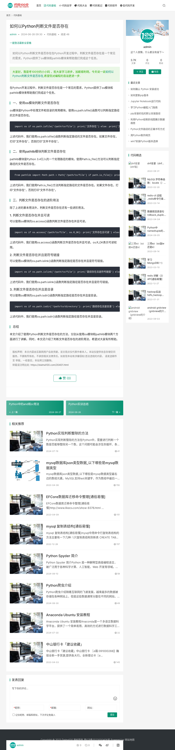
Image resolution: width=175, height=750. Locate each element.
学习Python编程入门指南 (144, 107)
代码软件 (112, 5)
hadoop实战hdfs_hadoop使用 (155, 295)
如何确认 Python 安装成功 (145, 89)
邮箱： (54, 707)
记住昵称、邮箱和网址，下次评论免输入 (35, 714)
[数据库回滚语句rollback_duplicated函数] (137, 215)
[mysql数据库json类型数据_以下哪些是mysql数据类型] (26, 470)
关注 (141, 71)
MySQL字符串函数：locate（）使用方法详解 (156, 182)
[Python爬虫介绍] (26, 593)
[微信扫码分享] (100, 745)
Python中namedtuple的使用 (156, 231)
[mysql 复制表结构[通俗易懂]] (26, 534)
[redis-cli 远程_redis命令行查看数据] (137, 199)
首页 (38, 5)
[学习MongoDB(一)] (137, 263)
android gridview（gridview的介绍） (156, 311)
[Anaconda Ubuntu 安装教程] (26, 622)
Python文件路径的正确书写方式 (148, 129)
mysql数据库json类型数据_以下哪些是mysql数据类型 (82, 465)
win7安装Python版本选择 (144, 141)
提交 (112, 714)
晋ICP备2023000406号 (97, 739)
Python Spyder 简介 (62, 556)
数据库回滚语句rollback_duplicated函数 (156, 215)
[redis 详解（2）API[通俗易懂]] (137, 279)
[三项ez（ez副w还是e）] (137, 247)
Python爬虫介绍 (58, 585)
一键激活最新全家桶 (20, 42)
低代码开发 (129, 5)
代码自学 (67, 5)
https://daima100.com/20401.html (50, 364)
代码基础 (51, 5)
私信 (156, 71)
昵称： (18, 707)
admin (13, 34)
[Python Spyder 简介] (26, 563)
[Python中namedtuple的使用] (137, 231)
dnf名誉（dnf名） (157, 163)
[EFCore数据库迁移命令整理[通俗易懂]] (26, 504)
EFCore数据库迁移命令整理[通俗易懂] (75, 497)
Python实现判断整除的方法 (67, 433)
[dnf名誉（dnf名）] (137, 167)
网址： (91, 707)
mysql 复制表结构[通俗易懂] (68, 526)
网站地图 (129, 739)
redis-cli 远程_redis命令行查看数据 (156, 199)
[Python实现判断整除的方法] (26, 441)
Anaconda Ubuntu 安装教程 (68, 615)
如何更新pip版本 (140, 95)
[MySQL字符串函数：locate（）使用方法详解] (137, 183)
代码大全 (82, 5)
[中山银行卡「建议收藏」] (26, 652)
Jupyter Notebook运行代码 (146, 101)
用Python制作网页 (140, 135)
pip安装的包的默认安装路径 (145, 113)
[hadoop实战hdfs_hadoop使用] (137, 295)
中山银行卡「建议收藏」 (65, 644)
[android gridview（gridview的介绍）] (137, 313)
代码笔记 (97, 5)
